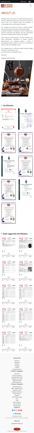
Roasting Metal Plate (17, 377)
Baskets (17, 395)
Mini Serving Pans (17, 382)
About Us (17, 360)
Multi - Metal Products (17, 388)
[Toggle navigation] (30, 5)
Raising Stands (17, 405)
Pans (17, 399)
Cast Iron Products (17, 375)
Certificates (17, 362)
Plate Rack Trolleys (17, 397)
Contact (17, 367)
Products (17, 364)
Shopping (17, 366)
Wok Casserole (17, 402)
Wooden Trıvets (17, 390)
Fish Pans (17, 373)
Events (24, 1)
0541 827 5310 (6, 1)
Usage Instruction (17, 369)
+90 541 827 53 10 (17, 416)
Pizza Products (17, 393)
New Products (17, 404)
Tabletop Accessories (17, 379)
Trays (17, 400)
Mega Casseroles (17, 380)
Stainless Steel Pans (17, 392)
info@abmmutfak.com (17, 423)
